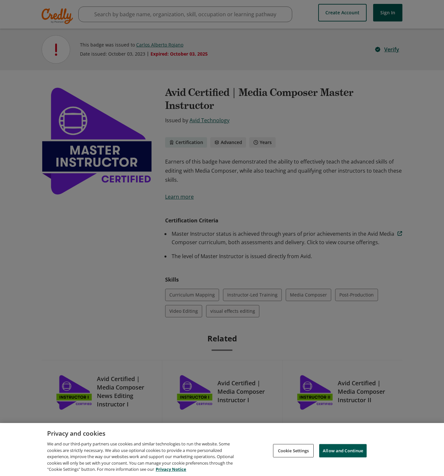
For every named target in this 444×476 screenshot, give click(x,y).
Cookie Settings (293, 450)
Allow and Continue (343, 450)
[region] (222, 449)
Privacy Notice (171, 469)
